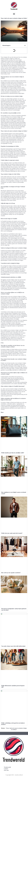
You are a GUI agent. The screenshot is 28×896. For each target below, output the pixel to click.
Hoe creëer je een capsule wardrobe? (11, 572)
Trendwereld (7, 767)
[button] (14, 14)
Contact (6, 768)
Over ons (6, 770)
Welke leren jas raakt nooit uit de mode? (11, 533)
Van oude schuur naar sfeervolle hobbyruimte (13, 646)
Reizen (3, 728)
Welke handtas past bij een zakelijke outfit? (12, 452)
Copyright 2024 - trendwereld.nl (14, 775)
